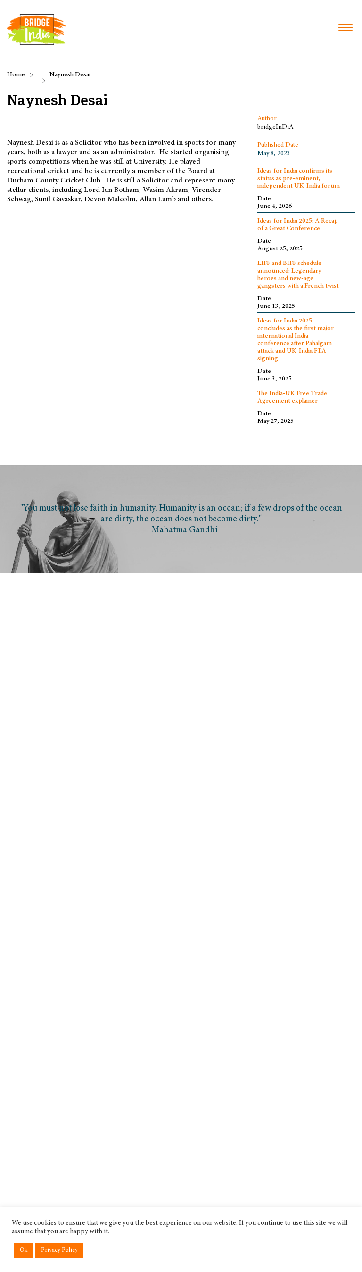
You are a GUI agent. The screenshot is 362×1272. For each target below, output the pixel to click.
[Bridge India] (36, 29)
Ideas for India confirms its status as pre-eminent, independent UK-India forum (298, 179)
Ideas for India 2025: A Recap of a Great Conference (297, 225)
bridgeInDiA (275, 127)
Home (16, 75)
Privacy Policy (59, 1250)
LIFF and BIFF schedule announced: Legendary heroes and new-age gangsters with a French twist (298, 274)
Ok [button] (23, 1250)
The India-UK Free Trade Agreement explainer (292, 397)
